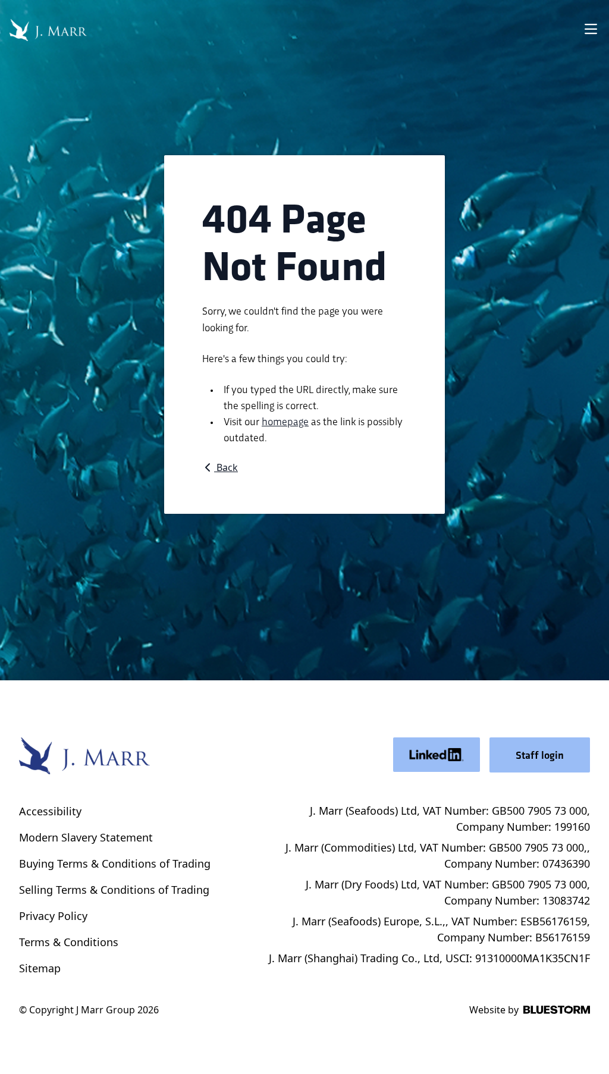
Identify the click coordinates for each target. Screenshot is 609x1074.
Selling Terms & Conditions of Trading (114, 890)
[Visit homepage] (48, 30)
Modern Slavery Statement (86, 837)
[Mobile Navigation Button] (590, 30)
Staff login (540, 755)
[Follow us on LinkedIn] (436, 754)
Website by (494, 1009)
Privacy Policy (53, 916)
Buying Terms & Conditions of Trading (115, 863)
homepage (285, 421)
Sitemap (40, 968)
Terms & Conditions (68, 942)
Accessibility (50, 811)
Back (226, 467)
